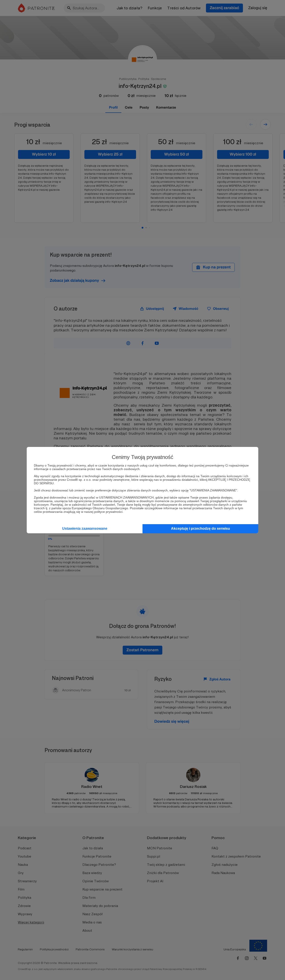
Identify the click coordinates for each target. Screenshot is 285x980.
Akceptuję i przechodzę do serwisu (200, 528)
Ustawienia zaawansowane (84, 528)
